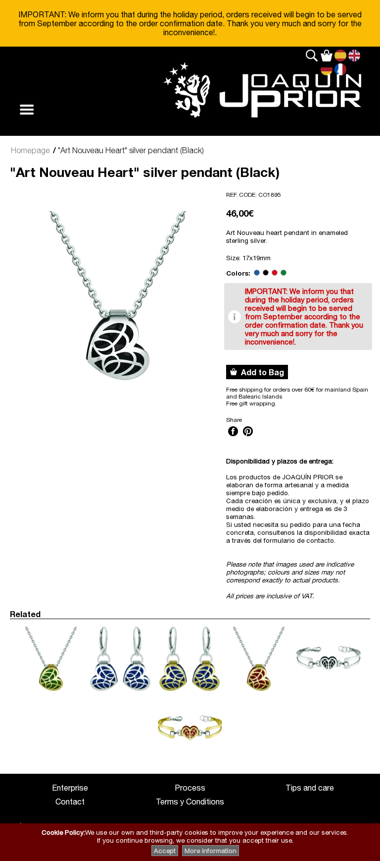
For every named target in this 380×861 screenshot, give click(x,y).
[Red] (274, 273)
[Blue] (256, 273)
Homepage (30, 150)
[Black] (265, 273)
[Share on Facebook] (233, 437)
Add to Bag (260, 372)
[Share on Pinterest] (248, 437)
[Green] (283, 273)
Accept (165, 851)
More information (211, 851)
